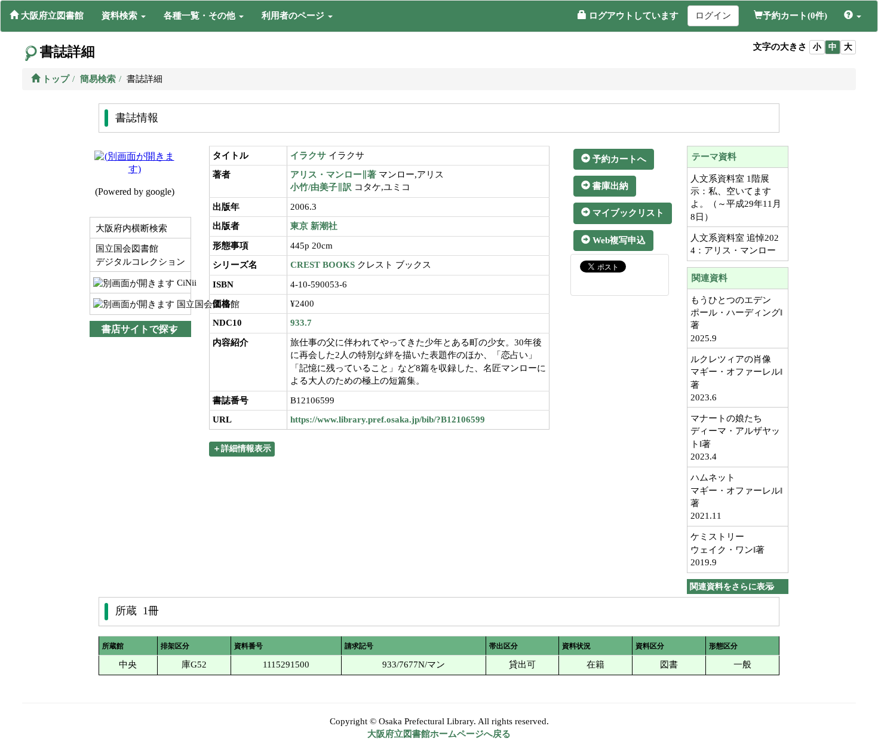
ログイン (713, 15)
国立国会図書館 (182, 304)
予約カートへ (618, 159)
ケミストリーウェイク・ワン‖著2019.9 (727, 549)
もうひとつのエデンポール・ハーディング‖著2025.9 (736, 319)
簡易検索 (98, 79)
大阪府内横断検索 (130, 228)
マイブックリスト (627, 213)
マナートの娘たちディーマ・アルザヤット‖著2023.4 (735, 437)
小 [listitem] (817, 46)
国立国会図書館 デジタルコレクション (139, 255)
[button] (124, 15)
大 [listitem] (848, 46)
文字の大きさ (780, 46)
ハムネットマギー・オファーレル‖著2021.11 (736, 496)
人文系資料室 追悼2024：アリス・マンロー (734, 244)
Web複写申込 (618, 240)
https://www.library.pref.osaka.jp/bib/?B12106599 (387, 419)
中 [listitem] (832, 46)
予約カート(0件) (795, 15)
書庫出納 (609, 186)
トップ (54, 79)
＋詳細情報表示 (242, 448)
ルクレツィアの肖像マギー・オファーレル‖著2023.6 (736, 378)
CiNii (182, 282)
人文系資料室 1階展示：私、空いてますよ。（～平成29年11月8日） (735, 198)
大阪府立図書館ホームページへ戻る (439, 734)
